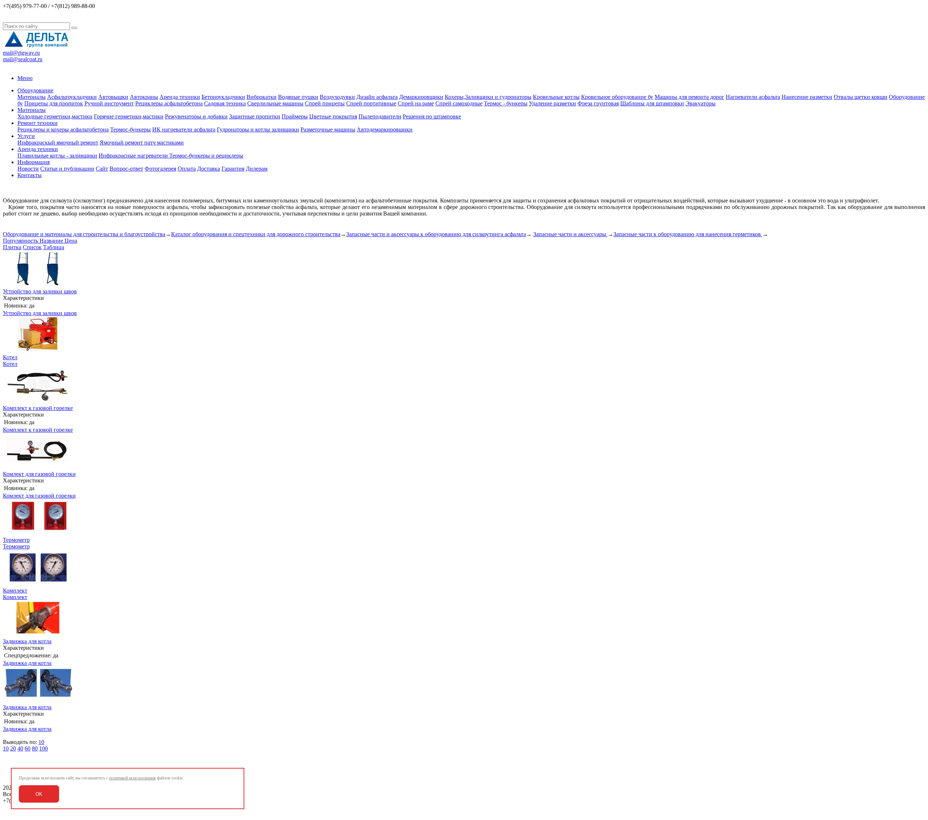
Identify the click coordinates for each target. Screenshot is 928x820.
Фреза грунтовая (598, 103)
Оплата (187, 169)
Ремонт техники (37, 123)
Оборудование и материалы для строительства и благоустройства (84, 234)
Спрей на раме (416, 103)
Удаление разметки (552, 103)
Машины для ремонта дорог (689, 97)
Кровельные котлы (556, 97)
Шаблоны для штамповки (652, 103)
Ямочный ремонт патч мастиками (142, 142)
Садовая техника (225, 103)
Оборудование (35, 90)
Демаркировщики (421, 97)
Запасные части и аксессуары (570, 234)
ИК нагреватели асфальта (183, 129)
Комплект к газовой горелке (38, 408)
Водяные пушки (298, 97)
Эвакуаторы (700, 103)
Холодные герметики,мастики (54, 116)
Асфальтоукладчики (72, 97)
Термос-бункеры (130, 129)
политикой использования (132, 778)
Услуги (26, 136)
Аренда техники (180, 97)
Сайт (102, 169)
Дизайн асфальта (377, 97)
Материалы (31, 97)
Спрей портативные (371, 103)
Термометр (16, 540)
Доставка (208, 169)
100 (43, 748)
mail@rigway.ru (21, 53)
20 (13, 748)
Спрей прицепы (325, 103)
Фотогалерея (160, 169)
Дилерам (257, 169)
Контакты (29, 175)
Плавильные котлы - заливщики (57, 155)
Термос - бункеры (505, 103)
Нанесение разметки (807, 97)
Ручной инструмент (109, 103)
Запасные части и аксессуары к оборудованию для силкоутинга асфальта (436, 234)
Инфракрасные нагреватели (134, 155)
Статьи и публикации (67, 169)
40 (20, 748)
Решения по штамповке (432, 116)
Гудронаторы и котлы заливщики (258, 129)
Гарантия (232, 169)
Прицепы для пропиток (53, 103)
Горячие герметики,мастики (128, 116)
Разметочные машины (328, 129)
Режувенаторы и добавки (196, 116)
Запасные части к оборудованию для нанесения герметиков (687, 234)
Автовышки (113, 97)
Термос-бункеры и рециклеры (206, 155)
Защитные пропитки (254, 116)
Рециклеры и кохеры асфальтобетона (63, 129)
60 (27, 748)
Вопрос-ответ (126, 169)
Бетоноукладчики (223, 97)
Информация (33, 162)
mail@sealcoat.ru (22, 59)
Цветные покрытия (333, 116)
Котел (10, 357)
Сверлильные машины (275, 103)
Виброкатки (261, 97)
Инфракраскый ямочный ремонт (57, 142)
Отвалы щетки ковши (860, 97)
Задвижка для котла (27, 641)
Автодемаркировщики (385, 129)
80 (35, 748)
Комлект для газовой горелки (39, 474)
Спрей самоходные (458, 103)
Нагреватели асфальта (753, 97)
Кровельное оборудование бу (617, 97)
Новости (28, 169)
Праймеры (295, 116)
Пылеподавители (380, 116)
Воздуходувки (337, 97)
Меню (25, 78)
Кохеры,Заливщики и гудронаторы (488, 97)
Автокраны (144, 97)
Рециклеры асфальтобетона (169, 103)
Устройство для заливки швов (40, 291)
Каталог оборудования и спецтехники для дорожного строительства (255, 234)
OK (39, 794)
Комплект (15, 590)
